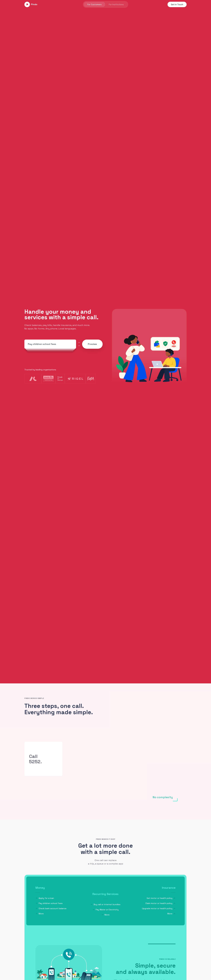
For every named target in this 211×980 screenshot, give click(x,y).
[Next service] (79, 345)
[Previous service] (79, 342)
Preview (92, 344)
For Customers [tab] (94, 4)
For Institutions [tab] (116, 4)
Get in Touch (177, 4)
